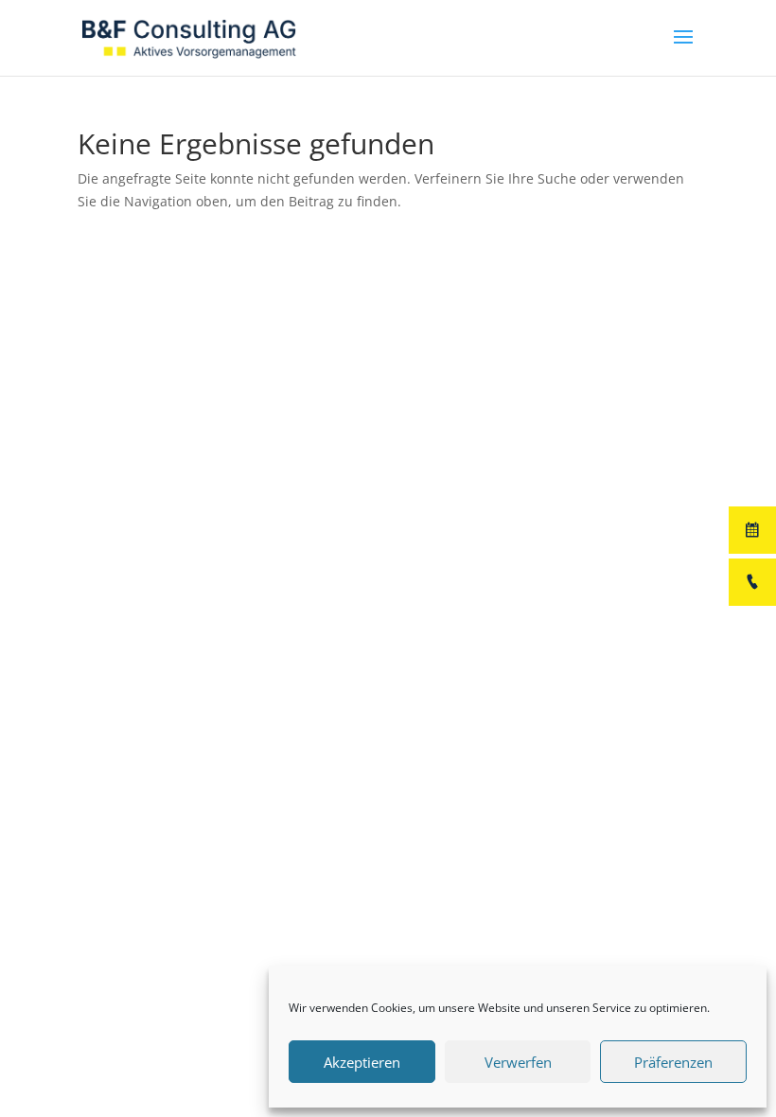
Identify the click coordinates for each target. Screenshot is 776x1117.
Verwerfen (518, 1062)
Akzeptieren (362, 1062)
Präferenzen (673, 1062)
